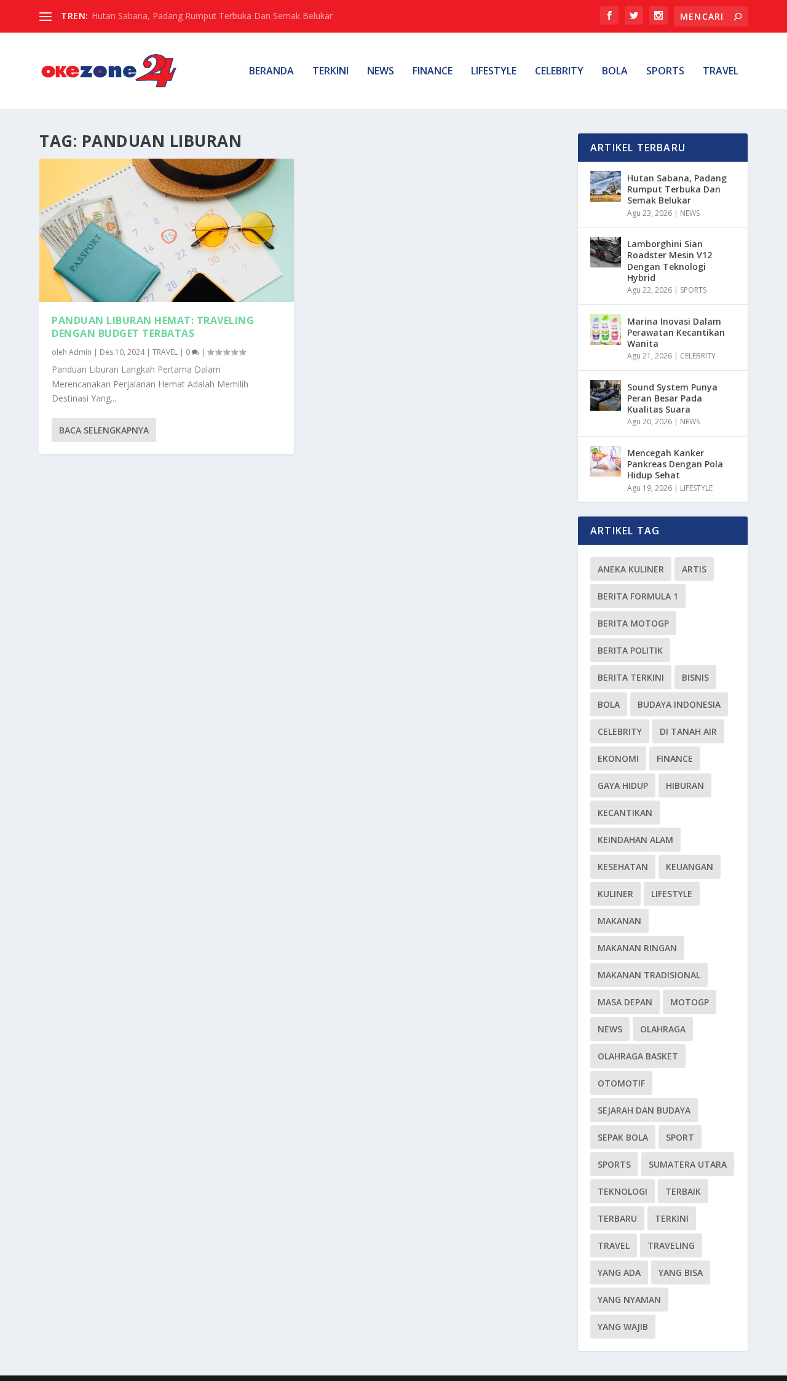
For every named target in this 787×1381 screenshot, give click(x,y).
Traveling (671, 1245)
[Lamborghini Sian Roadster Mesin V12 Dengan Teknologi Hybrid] (605, 252)
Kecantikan (625, 812)
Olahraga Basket (638, 1056)
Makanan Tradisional (649, 975)
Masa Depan (625, 1002)
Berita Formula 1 (638, 596)
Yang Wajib (623, 1326)
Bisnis (695, 677)
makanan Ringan (637, 948)
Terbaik (683, 1191)
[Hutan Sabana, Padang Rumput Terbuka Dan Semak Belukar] (605, 186)
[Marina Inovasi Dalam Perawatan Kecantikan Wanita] (605, 329)
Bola (609, 704)
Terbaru (617, 1218)
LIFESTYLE (493, 71)
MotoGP (689, 1002)
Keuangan (689, 867)
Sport (680, 1137)
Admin (80, 352)
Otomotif (621, 1083)
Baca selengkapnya (104, 430)
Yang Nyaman (629, 1299)
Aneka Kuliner (631, 569)
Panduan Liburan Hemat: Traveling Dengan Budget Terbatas (153, 327)
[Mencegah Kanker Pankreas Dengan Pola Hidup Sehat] (605, 461)
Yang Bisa (680, 1272)
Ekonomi (618, 758)
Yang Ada (619, 1272)
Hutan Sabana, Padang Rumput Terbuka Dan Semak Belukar (212, 16)
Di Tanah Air (688, 731)
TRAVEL (720, 71)
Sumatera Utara (688, 1164)
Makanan (619, 921)
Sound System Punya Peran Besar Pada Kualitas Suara (672, 398)
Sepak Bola (623, 1137)
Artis (694, 569)
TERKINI (330, 71)
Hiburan (685, 785)
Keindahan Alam (635, 839)
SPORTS (665, 71)
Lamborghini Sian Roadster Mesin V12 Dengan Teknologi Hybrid (669, 260)
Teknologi (622, 1191)
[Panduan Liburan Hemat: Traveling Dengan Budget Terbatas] (166, 230)
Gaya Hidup (623, 785)
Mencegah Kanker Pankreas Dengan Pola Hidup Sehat (675, 464)
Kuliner (615, 894)
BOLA (615, 71)
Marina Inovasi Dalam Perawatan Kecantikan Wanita (676, 332)
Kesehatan (623, 867)
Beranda (271, 71)
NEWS (380, 71)
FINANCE (433, 71)
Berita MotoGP (633, 623)
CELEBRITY (559, 71)
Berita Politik (630, 650)
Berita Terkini (631, 677)
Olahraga (663, 1029)
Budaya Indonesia (679, 704)
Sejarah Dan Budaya (644, 1110)
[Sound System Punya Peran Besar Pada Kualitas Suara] (605, 395)
